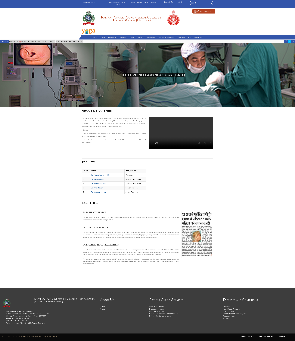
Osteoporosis (228, 311)
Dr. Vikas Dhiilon (97, 179)
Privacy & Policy (247, 336)
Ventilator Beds (204, 11)
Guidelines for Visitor (157, 311)
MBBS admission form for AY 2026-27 (23, 41)
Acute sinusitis (229, 316)
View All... (226, 318)
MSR (180, 2)
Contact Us (168, 2)
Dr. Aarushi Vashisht (99, 184)
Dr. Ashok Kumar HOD (100, 175)
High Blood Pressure (231, 309)
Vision (102, 307)
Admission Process (156, 307)
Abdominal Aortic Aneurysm (234, 314)
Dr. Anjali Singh (97, 188)
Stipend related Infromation (56, 41)
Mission (103, 309)
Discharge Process (156, 309)
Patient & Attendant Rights (160, 316)
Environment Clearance (82, 41)
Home (95, 37)
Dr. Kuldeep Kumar (98, 192)
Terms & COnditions (266, 336)
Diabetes (226, 307)
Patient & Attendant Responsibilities (163, 314)
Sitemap (282, 336)
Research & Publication (166, 37)
